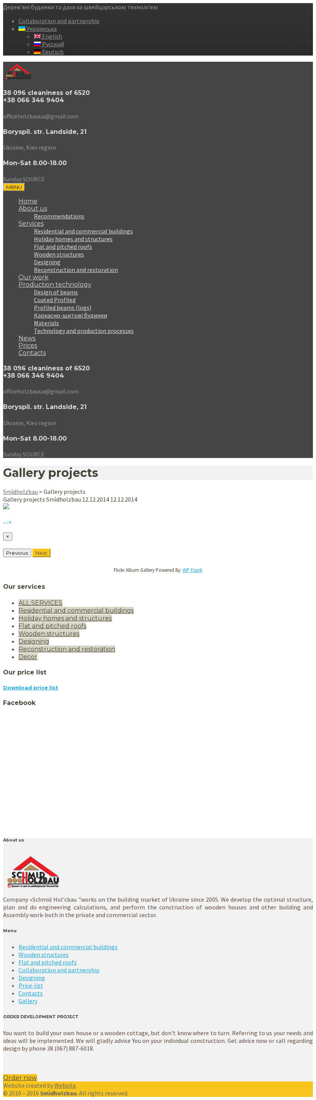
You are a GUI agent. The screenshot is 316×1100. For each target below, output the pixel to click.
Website (65, 1085)
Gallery (27, 1001)
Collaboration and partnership (58, 21)
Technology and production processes (84, 331)
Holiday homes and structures (73, 239)
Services (31, 223)
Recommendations (59, 216)
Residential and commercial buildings (83, 231)
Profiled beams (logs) (62, 307)
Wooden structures (59, 254)
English (51, 36)
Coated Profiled (55, 300)
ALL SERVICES (40, 603)
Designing (47, 262)
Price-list (30, 985)
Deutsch (52, 52)
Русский (52, 44)
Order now (20, 1077)
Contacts (32, 353)
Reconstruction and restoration (76, 270)
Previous (17, 553)
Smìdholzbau (20, 491)
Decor (27, 657)
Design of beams (56, 292)
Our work (33, 277)
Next (41, 553)
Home (27, 201)
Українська (41, 28)
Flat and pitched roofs (63, 246)
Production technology (54, 284)
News (26, 338)
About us (32, 208)
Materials (46, 323)
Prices (27, 345)
